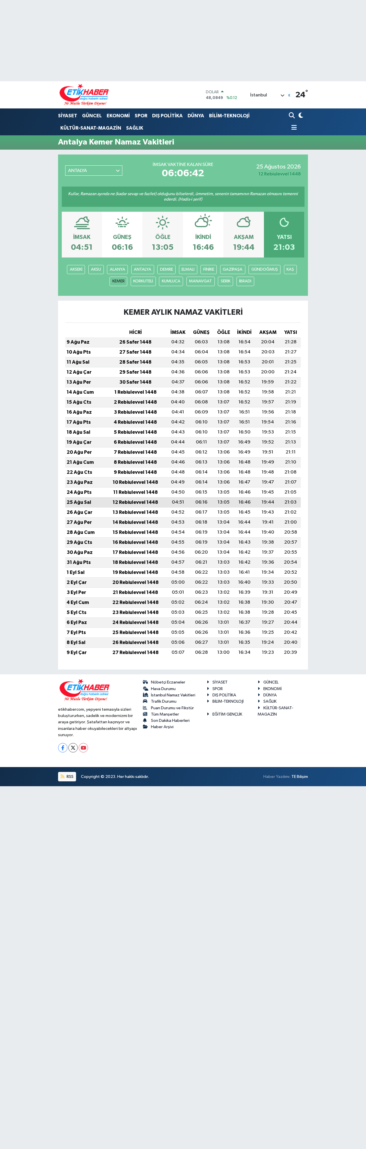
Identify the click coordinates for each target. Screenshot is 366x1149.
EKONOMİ (118, 115)
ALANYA (117, 269)
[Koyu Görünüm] (300, 116)
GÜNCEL (92, 115)
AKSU (96, 269)
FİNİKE (208, 269)
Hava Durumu (163, 689)
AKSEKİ (76, 269)
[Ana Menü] (293, 128)
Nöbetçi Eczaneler (168, 682)
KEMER (118, 281)
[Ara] (292, 116)
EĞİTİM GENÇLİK (227, 714)
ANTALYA (142, 269)
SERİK (225, 281)
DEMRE (166, 269)
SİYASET (67, 115)
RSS (69, 776)
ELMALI (188, 269)
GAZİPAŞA (232, 269)
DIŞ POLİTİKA (167, 115)
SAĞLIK (134, 128)
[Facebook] (62, 747)
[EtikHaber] (84, 94)
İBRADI (245, 281)
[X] (73, 747)
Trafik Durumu (163, 701)
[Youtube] (83, 747)
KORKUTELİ (143, 281)
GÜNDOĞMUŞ (264, 269)
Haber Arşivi (162, 727)
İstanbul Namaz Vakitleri (173, 695)
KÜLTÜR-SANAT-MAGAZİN (90, 128)
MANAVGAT (200, 281)
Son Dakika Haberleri (170, 720)
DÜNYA (196, 115)
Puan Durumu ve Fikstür (172, 708)
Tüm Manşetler (165, 714)
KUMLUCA (171, 281)
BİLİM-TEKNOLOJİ (229, 115)
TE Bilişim (299, 776)
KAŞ (290, 269)
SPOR (141, 115)
